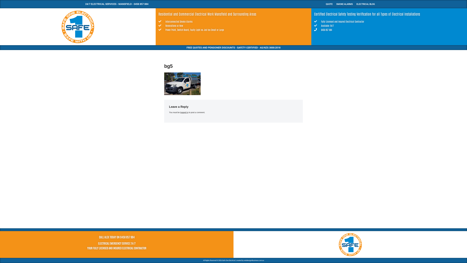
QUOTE (329, 4)
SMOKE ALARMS (344, 4)
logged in (184, 112)
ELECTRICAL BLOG (365, 4)
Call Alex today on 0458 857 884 (117, 237)
